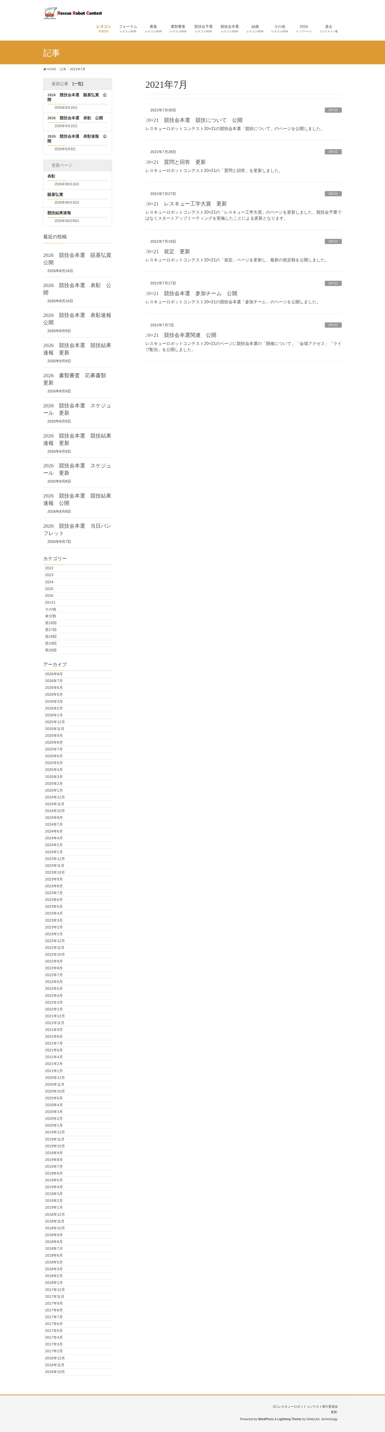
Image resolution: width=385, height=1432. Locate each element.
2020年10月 (55, 1091)
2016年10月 (55, 1372)
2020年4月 (54, 1105)
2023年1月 (54, 934)
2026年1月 (54, 715)
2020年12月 (55, 1078)
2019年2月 (54, 1200)
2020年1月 (54, 1125)
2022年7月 (54, 975)
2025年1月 (54, 790)
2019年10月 (55, 1146)
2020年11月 (54, 1084)
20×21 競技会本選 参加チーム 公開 (191, 293)
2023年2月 (54, 927)
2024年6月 (54, 831)
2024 (49, 582)
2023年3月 (54, 920)
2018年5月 (54, 1262)
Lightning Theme (289, 1419)
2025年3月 (54, 777)
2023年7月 (54, 893)
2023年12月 (55, 859)
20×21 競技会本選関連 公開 (180, 335)
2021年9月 (54, 1030)
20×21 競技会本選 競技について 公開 (194, 120)
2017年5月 (54, 1330)
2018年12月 (55, 1214)
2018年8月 (54, 1242)
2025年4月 (54, 770)
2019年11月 (54, 1139)
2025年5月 (54, 763)
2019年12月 (55, 1132)
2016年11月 (54, 1365)
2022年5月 (54, 988)
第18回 (51, 636)
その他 (50, 609)
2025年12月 (55, 722)
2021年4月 (54, 1057)
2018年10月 (55, 1228)
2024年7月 (54, 824)
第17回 (51, 630)
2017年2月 (54, 1351)
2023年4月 (54, 913)
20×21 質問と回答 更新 (175, 162)
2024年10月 (55, 811)
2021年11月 (54, 1023)
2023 (49, 575)
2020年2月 (54, 1118)
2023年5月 (54, 906)
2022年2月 (54, 1009)
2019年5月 (54, 1180)
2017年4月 (54, 1337)
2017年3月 (54, 1344)
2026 (49, 595)
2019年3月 (54, 1194)
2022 (49, 568)
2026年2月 (54, 708)
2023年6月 (54, 900)
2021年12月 (55, 1016)
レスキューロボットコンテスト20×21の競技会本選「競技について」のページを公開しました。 (235, 128)
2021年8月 (54, 1036)
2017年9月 (54, 1303)
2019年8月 (54, 1160)
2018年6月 (54, 1255)
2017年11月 (54, 1296)
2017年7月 (54, 1317)
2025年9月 (54, 735)
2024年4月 (54, 838)
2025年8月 (54, 742)
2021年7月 (54, 1043)
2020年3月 (54, 1112)
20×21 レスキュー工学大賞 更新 (186, 204)
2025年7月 (54, 749)
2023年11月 (54, 865)
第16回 (51, 623)
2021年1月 (54, 1071)
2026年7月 (54, 681)
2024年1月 (54, 852)
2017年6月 (54, 1324)
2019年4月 (54, 1187)
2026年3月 (54, 701)
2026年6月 (54, 687)
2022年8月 (54, 968)
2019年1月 (54, 1207)
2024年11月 (54, 804)
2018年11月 (54, 1221)
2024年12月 (55, 797)
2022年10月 (55, 954)
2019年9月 (54, 1153)
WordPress (266, 1419)
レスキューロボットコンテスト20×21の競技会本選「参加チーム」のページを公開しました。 (233, 302)
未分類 (50, 616)
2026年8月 (54, 674)
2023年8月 (54, 886)
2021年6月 (54, 1050)
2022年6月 (54, 982)
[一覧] (78, 84)
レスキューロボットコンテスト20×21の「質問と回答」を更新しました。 (214, 170)
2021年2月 (54, 1064)
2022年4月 (54, 995)
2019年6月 (54, 1173)
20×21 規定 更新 (167, 251)
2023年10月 (55, 872)
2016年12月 (55, 1358)
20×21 (333, 110)
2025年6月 (54, 756)
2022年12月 (55, 941)
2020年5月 (54, 1098)
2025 (49, 589)
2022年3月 (54, 1002)
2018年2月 (54, 1276)
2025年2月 (54, 783)
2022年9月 (54, 961)
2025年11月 (54, 729)
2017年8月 (54, 1310)
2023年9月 (54, 879)
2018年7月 (54, 1248)
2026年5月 (54, 694)
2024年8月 (54, 817)
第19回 (51, 643)
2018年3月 (54, 1269)
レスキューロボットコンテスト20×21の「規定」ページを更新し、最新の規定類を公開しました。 (237, 260)
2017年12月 (55, 1290)
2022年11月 (54, 947)
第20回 (51, 650)
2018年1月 (54, 1282)
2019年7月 (54, 1166)
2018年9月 (54, 1235)
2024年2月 (54, 845)
